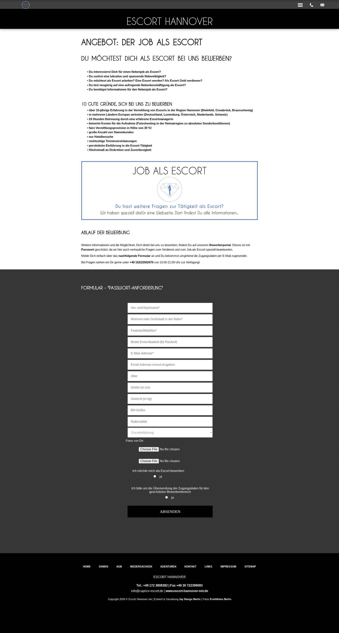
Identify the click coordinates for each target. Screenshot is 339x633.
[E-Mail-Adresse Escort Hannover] (322, 5)
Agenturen (168, 566)
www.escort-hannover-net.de (187, 591)
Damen (103, 566)
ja (160, 476)
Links (208, 566)
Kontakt (190, 566)
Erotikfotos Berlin (220, 599)
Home (87, 566)
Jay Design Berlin (189, 599)
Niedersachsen (141, 566)
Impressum (228, 566)
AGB (119, 566)
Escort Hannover (170, 21)
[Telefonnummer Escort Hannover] (311, 5)
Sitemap (250, 566)
